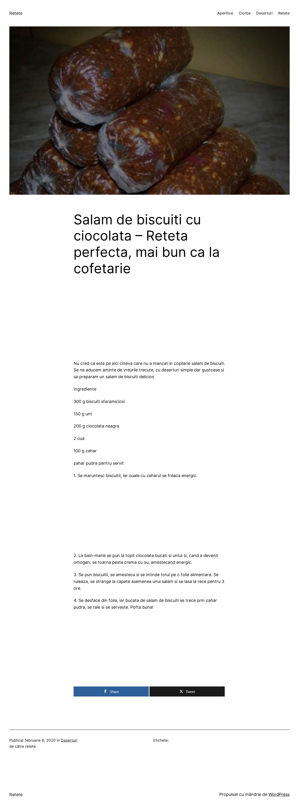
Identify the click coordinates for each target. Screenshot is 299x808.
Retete (15, 13)
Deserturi (69, 740)
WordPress (279, 794)
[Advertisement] (149, 322)
